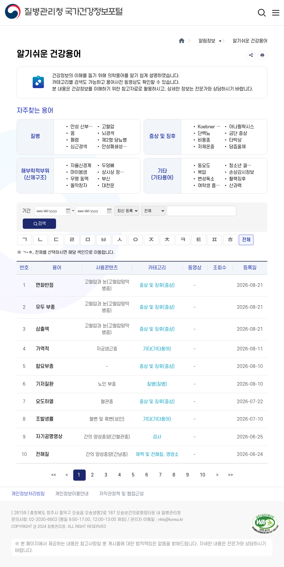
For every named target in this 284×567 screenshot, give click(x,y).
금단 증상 (237, 133)
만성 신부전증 (83, 126)
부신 (105, 179)
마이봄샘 (78, 172)
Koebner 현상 (210, 126)
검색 (42, 223)
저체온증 (205, 146)
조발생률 (45, 419)
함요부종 (45, 366)
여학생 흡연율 (210, 185)
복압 (201, 172)
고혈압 (107, 126)
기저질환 (45, 384)
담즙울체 (237, 146)
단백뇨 (203, 133)
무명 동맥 (78, 179)
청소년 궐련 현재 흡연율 (251, 165)
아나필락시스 (241, 126)
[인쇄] (262, 56)
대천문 (107, 185)
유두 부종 (45, 307)
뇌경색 (107, 133)
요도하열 (45, 401)
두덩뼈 (107, 165)
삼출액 (42, 329)
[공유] (251, 56)
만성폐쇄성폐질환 (117, 146)
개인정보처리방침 (28, 493)
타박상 (235, 140)
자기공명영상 (49, 436)
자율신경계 (80, 165)
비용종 (203, 140)
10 (202, 475)
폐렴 (74, 140)
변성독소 (205, 179)
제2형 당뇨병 (113, 140)
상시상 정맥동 (114, 172)
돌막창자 (78, 185)
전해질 (42, 454)
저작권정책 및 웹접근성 (121, 493)
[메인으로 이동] (181, 41)
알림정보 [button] (207, 41)
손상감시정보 (241, 172)
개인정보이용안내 (71, 493)
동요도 (203, 165)
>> (230, 475)
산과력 (235, 185)
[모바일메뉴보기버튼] (275, 12)
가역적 (42, 349)
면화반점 (45, 285)
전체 (246, 239)
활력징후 (237, 179)
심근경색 (78, 146)
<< (53, 475)
